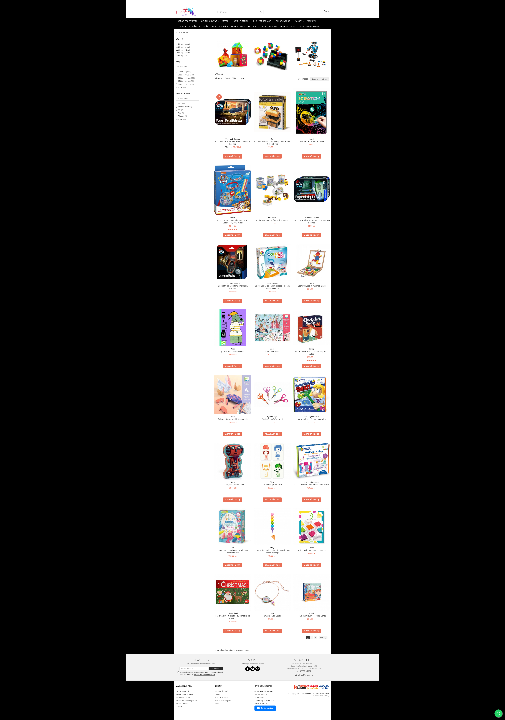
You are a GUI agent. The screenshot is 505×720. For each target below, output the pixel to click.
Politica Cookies (182, 703)
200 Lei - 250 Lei (184, 84)
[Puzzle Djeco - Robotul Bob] (232, 461)
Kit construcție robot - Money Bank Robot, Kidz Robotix (272, 142)
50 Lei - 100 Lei (183, 75)
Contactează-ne (267, 708)
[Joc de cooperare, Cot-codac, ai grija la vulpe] (311, 328)
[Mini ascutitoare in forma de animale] (272, 190)
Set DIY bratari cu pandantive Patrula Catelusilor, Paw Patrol (232, 221)
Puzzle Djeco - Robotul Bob (232, 484)
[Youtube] (252, 668)
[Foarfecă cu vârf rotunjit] (272, 394)
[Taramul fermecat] (272, 328)
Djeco (311, 283)
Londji (311, 349)
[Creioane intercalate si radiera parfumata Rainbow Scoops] (272, 526)
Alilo (179, 113)
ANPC (217, 703)
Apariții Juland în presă (184, 694)
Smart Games (272, 283)
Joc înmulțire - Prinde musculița (312, 419)
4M (179, 103)
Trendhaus (272, 217)
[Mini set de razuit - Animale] (311, 112)
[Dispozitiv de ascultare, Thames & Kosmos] (232, 262)
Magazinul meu (184, 686)
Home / (179, 32)
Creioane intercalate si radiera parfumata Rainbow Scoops (272, 551)
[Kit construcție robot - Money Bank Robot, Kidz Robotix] (272, 112)
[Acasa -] (189, 11)
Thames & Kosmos (233, 139)
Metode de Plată (221, 691)
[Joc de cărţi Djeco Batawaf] (232, 327)
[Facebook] (247, 668)
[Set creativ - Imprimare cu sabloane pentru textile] (232, 526)
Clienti (218, 686)
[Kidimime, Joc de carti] (272, 461)
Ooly (272, 547)
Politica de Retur (221, 697)
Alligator (181, 116)
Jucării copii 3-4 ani (183, 47)
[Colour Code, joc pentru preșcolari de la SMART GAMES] (272, 262)
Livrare (217, 694)
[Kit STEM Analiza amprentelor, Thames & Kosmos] (311, 190)
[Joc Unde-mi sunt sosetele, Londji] (311, 592)
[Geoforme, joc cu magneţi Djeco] (311, 262)
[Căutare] (261, 12)
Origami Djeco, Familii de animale (233, 419)
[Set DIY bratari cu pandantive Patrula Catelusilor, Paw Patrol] (232, 190)
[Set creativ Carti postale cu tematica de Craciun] (232, 592)
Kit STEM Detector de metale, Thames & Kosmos (232, 142)
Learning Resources (311, 416)
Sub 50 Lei (182, 72)
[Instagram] (257, 668)
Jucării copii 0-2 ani (183, 44)
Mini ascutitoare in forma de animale (272, 220)
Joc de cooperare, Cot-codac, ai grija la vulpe (312, 352)
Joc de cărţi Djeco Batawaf (232, 351)
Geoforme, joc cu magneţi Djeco (312, 286)
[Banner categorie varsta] (272, 54)
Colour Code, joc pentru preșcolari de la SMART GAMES (272, 287)
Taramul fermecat (272, 351)
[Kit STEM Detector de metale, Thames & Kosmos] (232, 111)
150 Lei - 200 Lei (184, 81)
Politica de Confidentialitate (204, 674)
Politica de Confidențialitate (186, 700)
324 (321, 637)
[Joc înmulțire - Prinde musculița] (311, 394)
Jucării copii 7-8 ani (183, 52)
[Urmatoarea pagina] (325, 637)
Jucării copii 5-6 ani (183, 50)
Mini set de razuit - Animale (311, 141)
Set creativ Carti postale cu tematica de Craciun (233, 617)
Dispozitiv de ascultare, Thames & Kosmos (233, 287)
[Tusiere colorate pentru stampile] (311, 526)
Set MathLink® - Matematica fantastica (311, 484)
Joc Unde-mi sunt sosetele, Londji (311, 616)
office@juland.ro (305, 675)
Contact (179, 707)
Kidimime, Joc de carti (272, 484)
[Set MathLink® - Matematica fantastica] (311, 461)
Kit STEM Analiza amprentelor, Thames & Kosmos (312, 221)
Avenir (311, 139)
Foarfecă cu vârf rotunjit (272, 419)
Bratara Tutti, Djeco (272, 616)
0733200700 (305, 671)
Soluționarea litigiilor (223, 700)
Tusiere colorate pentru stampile (311, 550)
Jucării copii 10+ (181, 55)
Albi (179, 110)
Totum (232, 217)
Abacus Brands (184, 106)
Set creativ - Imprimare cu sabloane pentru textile (232, 551)
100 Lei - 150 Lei (184, 78)
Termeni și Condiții (183, 697)
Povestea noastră (182, 691)
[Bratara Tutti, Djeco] (272, 592)
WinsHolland (233, 613)
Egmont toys (272, 416)
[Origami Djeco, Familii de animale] (232, 394)
